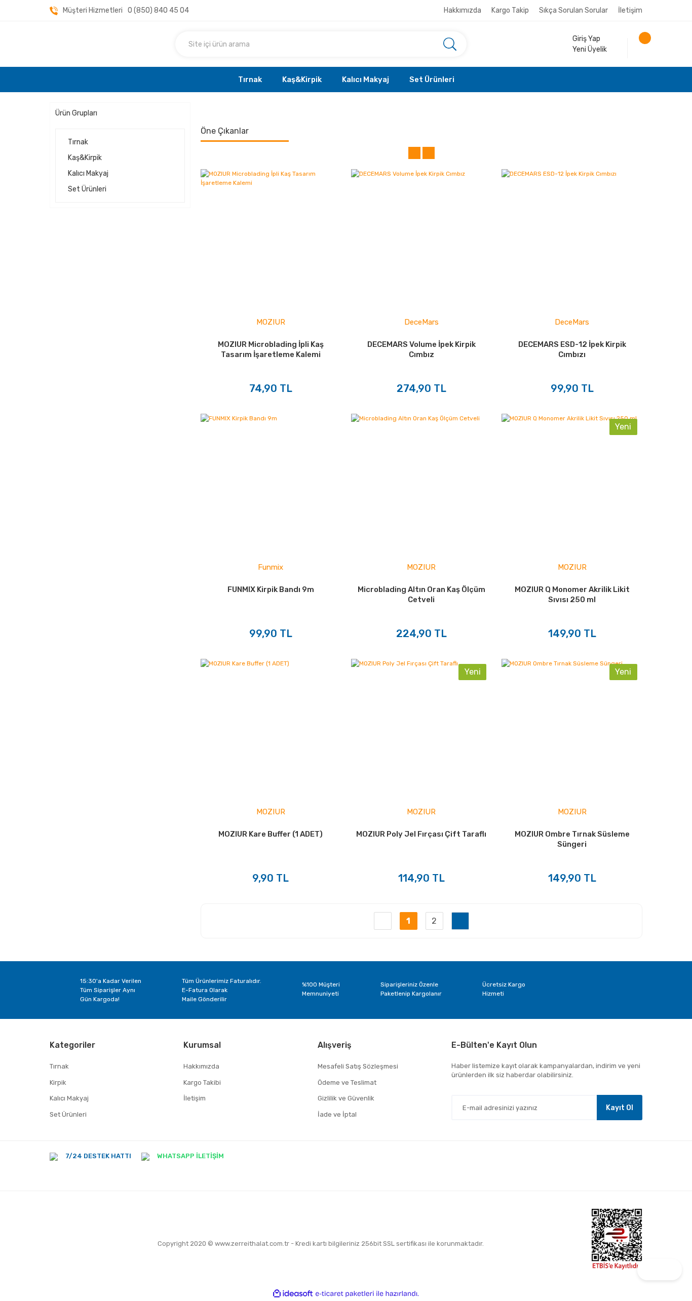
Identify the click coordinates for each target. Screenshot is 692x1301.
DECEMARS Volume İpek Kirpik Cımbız (421, 349)
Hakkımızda (462, 10)
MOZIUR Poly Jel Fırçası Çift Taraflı (421, 834)
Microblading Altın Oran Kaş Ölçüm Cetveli (421, 594)
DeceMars (421, 322)
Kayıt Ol (619, 1107)
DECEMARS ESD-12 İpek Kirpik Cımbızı (572, 349)
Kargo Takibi (202, 1082)
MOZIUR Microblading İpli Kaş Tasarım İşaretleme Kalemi (271, 349)
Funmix (270, 567)
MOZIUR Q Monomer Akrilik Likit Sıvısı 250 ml (572, 594)
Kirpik (58, 1082)
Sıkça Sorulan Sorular (573, 10)
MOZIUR (270, 322)
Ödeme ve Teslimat (347, 1082)
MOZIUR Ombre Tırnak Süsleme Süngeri (572, 839)
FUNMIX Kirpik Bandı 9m (270, 589)
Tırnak (59, 1066)
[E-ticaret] (344, 1293)
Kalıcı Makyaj (69, 1098)
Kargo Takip (510, 10)
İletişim (630, 10)
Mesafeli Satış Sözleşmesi (358, 1066)
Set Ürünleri (68, 1114)
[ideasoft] (293, 1293)
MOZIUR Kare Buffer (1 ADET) (270, 834)
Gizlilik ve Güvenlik (346, 1098)
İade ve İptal (337, 1114)
